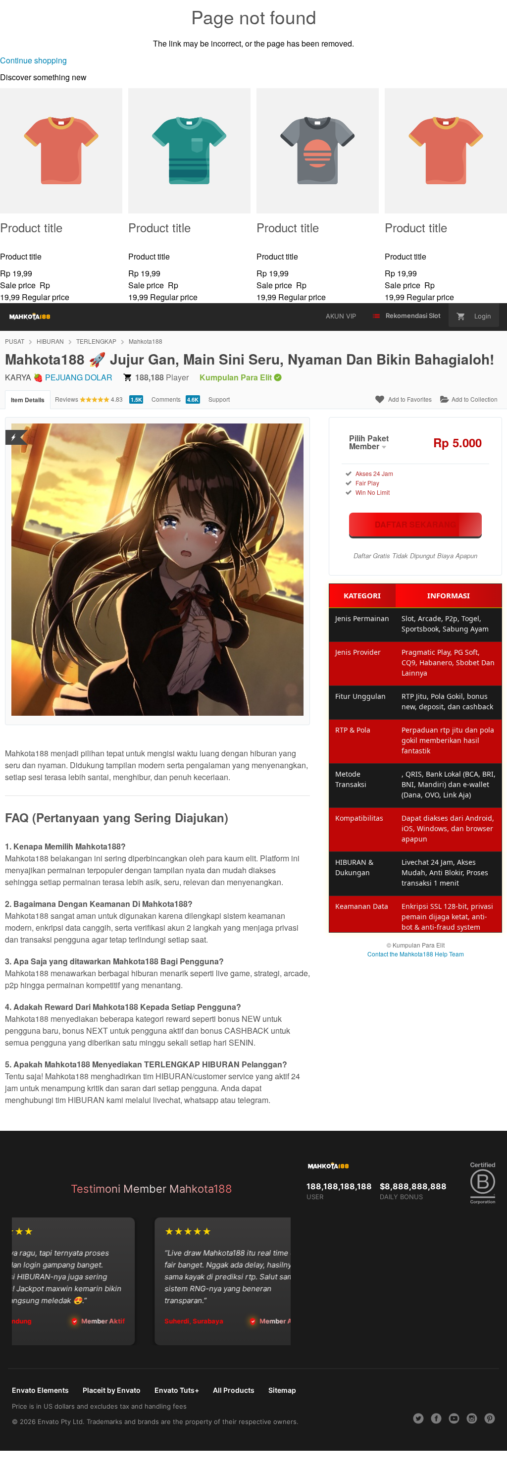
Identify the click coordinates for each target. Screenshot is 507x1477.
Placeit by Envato (112, 1390)
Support (219, 399)
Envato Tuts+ (176, 1390)
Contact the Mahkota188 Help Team (415, 954)
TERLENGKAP (96, 341)
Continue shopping (33, 60)
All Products (233, 1390)
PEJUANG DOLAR (78, 377)
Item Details (28, 399)
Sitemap (282, 1390)
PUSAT (14, 341)
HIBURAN (50, 341)
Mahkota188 (145, 341)
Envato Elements (40, 1390)
